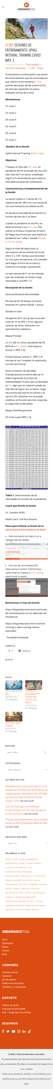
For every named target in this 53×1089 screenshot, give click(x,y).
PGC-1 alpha (26, 893)
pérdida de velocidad (25, 897)
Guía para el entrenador (14, 1009)
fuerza (36, 880)
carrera (29, 863)
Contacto (7, 976)
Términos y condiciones (14, 987)
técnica (35, 910)
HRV (25, 884)
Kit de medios (9, 979)
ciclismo (9, 867)
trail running (16, 910)
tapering (30, 905)
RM (32, 901)
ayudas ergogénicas (28, 859)
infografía (33, 884)
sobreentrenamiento (15, 905)
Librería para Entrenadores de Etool (25, 529)
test (7, 910)
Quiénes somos (10, 972)
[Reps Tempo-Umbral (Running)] (13, 716)
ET (34, 876)
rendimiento (11, 901)
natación (25, 889)
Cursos (5, 950)
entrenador (27, 872)
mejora (16, 889)
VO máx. (32, 166)
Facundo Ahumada (15, 68)
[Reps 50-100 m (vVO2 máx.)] (13, 685)
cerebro (37, 863)
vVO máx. (37, 153)
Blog (4, 954)
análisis (9, 859)
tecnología (40, 905)
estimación (26, 876)
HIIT (20, 884)
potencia (9, 897)
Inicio (4, 939)
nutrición (35, 889)
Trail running (32, 64)
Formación (27, 880)
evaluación (41, 876)
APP (16, 859)
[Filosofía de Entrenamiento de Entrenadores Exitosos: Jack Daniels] (33, 685)
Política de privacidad (12, 983)
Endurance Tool (12, 872)
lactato (8, 889)
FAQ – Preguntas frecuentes (16, 1012)
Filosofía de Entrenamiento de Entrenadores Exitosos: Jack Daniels (32, 696)
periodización (12, 893)
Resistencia (23, 901)
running (39, 901)
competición (21, 867)
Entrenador (7, 943)
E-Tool (38, 81)
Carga (22, 863)
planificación (39, 893)
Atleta (5, 947)
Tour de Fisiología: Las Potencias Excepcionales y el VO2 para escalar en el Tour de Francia (25, 810)
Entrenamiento (12, 876)
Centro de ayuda (10, 1005)
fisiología (16, 880)
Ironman (43, 884)
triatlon (27, 910)
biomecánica (11, 863)
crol (30, 867)
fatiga (8, 880)
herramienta (11, 884)
